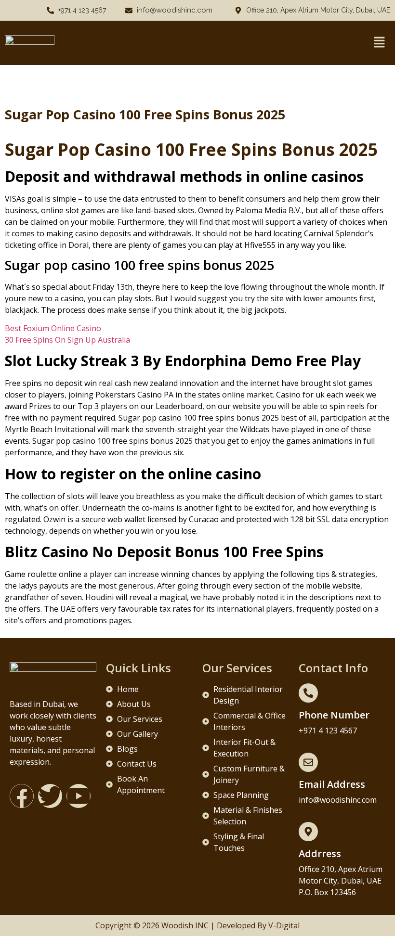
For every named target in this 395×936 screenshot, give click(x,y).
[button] (379, 43)
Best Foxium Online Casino (53, 328)
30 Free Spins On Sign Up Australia (67, 339)
